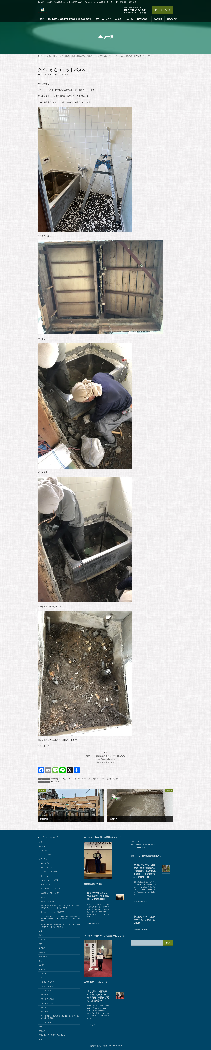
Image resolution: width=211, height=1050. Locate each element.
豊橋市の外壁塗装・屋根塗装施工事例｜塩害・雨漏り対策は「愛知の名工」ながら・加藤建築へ (60, 926)
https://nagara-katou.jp (105, 759)
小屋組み (42, 952)
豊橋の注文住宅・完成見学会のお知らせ (52, 1035)
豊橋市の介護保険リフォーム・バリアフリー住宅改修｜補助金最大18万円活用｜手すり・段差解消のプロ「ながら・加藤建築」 (60, 918)
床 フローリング (46, 884)
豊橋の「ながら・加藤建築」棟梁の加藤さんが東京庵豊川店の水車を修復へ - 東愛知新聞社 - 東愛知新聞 (145, 871)
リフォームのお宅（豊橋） (49, 872)
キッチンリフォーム (47, 867)
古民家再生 (44, 876)
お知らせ (42, 846)
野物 (40, 1039)
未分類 (41, 965)
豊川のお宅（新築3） (48, 1003)
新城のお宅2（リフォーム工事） (51, 889)
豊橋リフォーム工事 (47, 901)
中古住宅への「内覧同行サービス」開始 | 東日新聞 (145, 919)
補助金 (43, 897)
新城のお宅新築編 (46, 990)
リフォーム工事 (44, 863)
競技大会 (44, 939)
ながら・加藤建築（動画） (105, 762)
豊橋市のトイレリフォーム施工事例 (52, 912)
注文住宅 (42, 969)
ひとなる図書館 (46, 855)
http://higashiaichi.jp (93, 923)
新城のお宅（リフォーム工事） (51, 893)
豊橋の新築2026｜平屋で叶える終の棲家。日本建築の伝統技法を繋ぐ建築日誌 (60, 1017)
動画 (40, 944)
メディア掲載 (43, 859)
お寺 (40, 842)
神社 (40, 1027)
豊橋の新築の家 (46, 1022)
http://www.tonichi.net (141, 929)
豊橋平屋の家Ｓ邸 (48, 986)
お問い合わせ (164, 10)
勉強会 (41, 935)
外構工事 (42, 948)
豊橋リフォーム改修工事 (50, 880)
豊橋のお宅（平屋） (48, 982)
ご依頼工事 (43, 850)
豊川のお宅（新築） (47, 1007)
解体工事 (42, 1031)
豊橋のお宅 (44, 1012)
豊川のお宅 (44, 995)
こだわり (44, 973)
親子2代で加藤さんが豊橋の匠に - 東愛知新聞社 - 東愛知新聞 (98, 896)
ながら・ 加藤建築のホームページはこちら (105, 756)
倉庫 (40, 931)
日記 (40, 961)
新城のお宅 (43, 956)
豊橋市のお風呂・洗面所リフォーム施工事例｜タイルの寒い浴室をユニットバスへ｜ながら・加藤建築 (85, 779)
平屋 (42, 978)
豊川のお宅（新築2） (48, 999)
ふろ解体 (56, 782)
